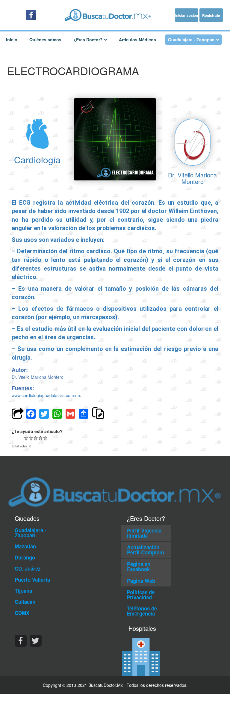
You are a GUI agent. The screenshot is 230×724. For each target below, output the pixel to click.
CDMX (22, 612)
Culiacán (25, 601)
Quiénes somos (45, 40)
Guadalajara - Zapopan (30, 533)
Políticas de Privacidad (141, 595)
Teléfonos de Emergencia (142, 611)
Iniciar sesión (186, 15)
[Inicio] (115, 15)
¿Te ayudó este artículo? (37, 431)
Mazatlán (25, 546)
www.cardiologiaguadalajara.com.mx (46, 395)
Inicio (11, 40)
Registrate (211, 15)
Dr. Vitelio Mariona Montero (192, 178)
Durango (25, 557)
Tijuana (23, 590)
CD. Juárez (28, 568)
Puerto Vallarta (32, 579)
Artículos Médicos (137, 40)
